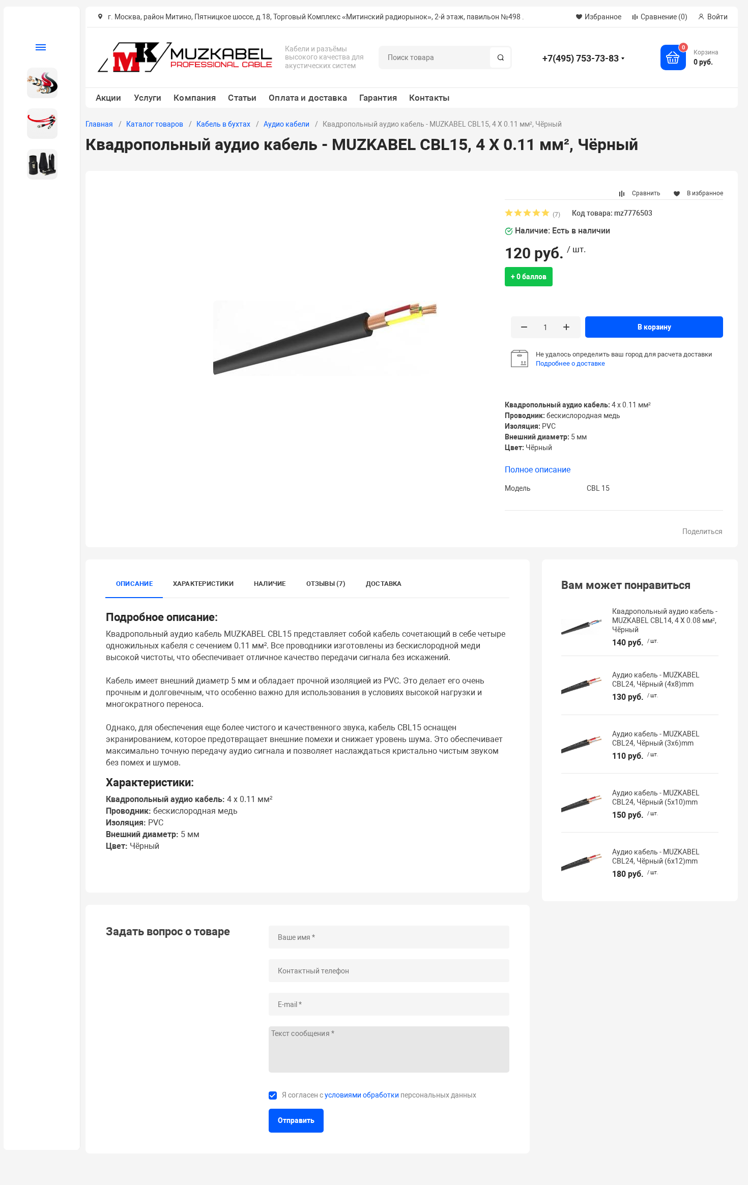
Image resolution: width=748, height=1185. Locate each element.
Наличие (270, 583)
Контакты (429, 98)
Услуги (148, 98)
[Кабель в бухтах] (38, 83)
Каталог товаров (154, 124)
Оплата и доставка (308, 98)
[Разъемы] (38, 164)
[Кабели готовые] (38, 123)
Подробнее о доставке (570, 363)
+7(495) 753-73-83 (580, 58)
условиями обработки (362, 1095)
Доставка (384, 583)
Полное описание (537, 470)
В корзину (654, 327)
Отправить (296, 1120)
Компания (195, 98)
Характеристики (203, 583)
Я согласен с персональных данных (379, 1095)
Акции (109, 98)
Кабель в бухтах (223, 124)
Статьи (242, 98)
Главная (99, 124)
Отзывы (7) (326, 583)
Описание (134, 583)
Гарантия (378, 98)
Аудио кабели (286, 124)
